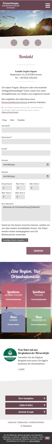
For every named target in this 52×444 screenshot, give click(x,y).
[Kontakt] (14, 42)
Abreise (5, 172)
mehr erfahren (34, 441)
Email (4, 149)
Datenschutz (23, 422)
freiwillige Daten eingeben (14, 240)
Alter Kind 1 (21, 184)
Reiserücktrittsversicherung (14, 102)
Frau (4, 120)
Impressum (12, 422)
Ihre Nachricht (7, 204)
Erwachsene (7, 184)
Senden (38, 250)
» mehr (21, 369)
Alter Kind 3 (6, 193)
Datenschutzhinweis (10, 112)
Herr (12, 120)
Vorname (6, 126)
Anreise (5, 160)
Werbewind (27, 426)
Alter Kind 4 (20, 193)
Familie (21, 120)
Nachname (6, 137)
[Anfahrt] (38, 42)
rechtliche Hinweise (36, 422)
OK (47, 438)
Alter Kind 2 (34, 184)
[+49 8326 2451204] (26, 42)
